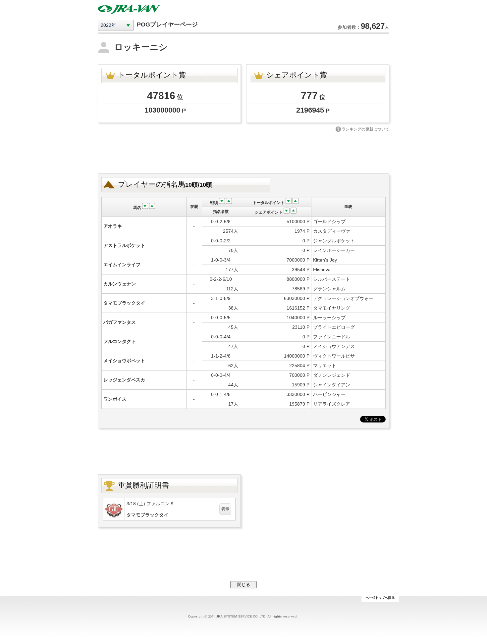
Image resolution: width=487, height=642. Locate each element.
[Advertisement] (243, 152)
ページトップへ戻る (380, 599)
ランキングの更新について (365, 129)
